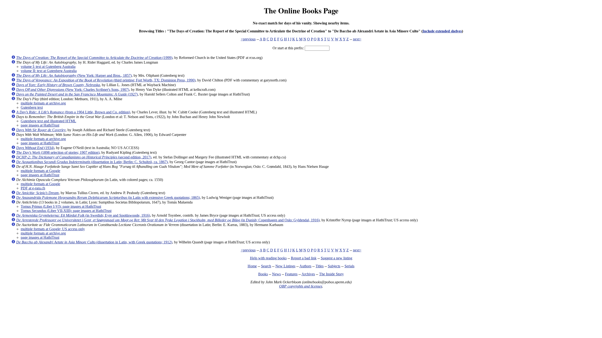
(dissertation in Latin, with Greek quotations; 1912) (94, 242)
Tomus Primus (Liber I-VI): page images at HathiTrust (61, 206)
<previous (248, 39)
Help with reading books (268, 258)
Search (266, 266)
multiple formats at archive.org (43, 103)
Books (263, 274)
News (276, 274)
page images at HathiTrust (40, 125)
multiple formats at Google (40, 171)
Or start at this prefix (288, 48)
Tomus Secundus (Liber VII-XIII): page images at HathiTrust (66, 211)
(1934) (35, 148)
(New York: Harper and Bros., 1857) (74, 75)
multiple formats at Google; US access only (53, 229)
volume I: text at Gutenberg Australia (48, 67)
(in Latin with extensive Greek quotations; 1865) (108, 198)
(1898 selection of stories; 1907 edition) (57, 152)
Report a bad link (304, 258)
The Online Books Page (301, 10)
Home (252, 266)
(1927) (77, 94)
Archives (308, 274)
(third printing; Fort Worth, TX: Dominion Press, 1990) (105, 80)
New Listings (285, 266)
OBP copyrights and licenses (300, 286)
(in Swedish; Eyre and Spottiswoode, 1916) (83, 215)
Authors (305, 266)
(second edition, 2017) (83, 157)
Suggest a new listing (336, 258)
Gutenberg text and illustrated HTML (48, 121)
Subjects (334, 266)
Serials (349, 266)
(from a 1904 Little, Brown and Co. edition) (73, 112)
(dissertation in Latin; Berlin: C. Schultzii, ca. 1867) (92, 162)
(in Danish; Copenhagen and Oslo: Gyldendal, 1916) (168, 220)
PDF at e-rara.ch (33, 188)
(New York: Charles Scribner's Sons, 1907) (72, 90)
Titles (320, 266)
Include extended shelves (442, 31)
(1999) (94, 58)
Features (291, 274)
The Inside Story (331, 274)
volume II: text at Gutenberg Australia (49, 71)
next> (357, 39)
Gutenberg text (32, 107)
